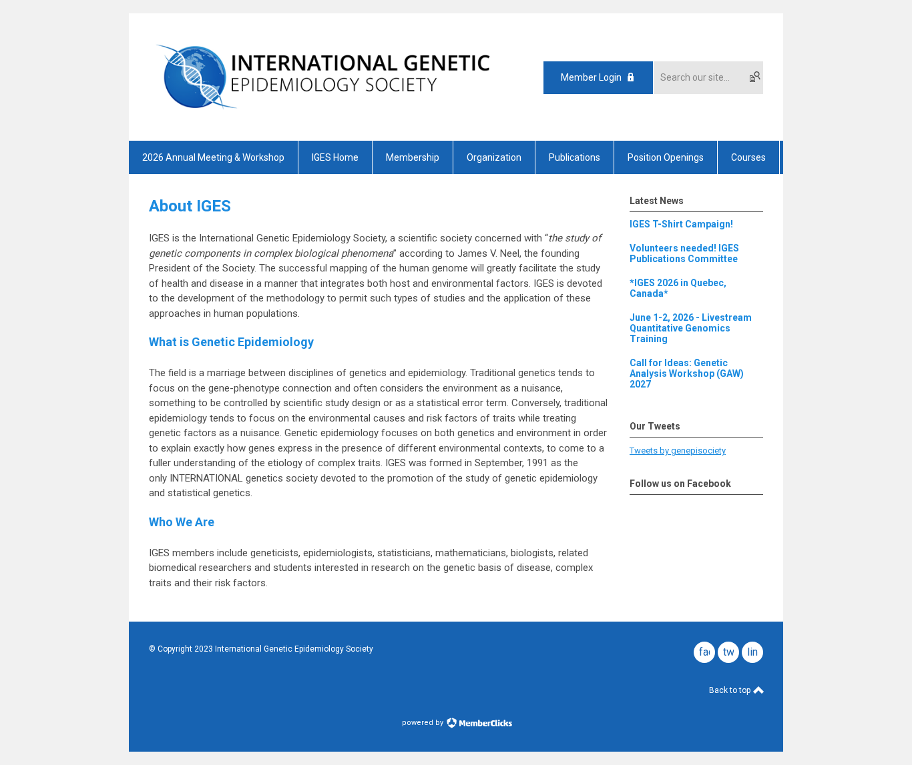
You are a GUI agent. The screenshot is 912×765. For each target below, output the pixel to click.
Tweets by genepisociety (678, 451)
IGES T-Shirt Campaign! (681, 224)
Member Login (591, 77)
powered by (423, 722)
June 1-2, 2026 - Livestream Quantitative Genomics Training (691, 328)
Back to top (730, 690)
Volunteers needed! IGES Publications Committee (684, 253)
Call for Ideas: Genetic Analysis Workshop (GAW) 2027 (687, 373)
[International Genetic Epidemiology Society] (323, 117)
